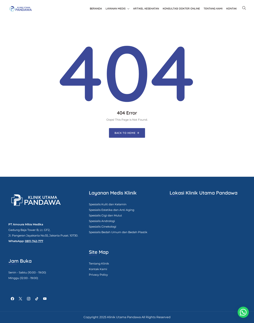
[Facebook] (12, 299)
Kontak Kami (98, 269)
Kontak (231, 8)
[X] (21, 299)
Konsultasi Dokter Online (181, 8)
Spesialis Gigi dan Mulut (105, 215)
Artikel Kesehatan (146, 8)
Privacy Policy (98, 274)
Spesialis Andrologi (102, 221)
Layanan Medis (116, 8)
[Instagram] (29, 299)
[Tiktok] (37, 299)
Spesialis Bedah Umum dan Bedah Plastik (118, 232)
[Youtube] (45, 299)
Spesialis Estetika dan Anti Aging (111, 210)
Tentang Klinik (99, 263)
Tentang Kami (213, 8)
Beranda (96, 8)
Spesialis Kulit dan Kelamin (107, 204)
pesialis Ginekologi (103, 226)
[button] (243, 312)
